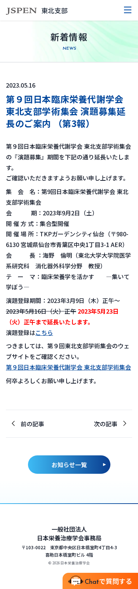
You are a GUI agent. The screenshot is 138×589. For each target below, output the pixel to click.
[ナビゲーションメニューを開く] (127, 10)
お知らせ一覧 (69, 464)
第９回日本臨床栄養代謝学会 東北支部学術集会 (68, 367)
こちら (44, 332)
